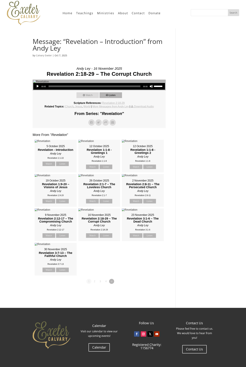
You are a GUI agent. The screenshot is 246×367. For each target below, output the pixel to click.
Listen (112, 95)
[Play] (37, 86)
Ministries (105, 13)
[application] (99, 86)
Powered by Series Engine (153, 290)
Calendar (99, 347)
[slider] (158, 86)
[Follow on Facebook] (136, 334)
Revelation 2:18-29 (113, 103)
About (123, 13)
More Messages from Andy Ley (110, 106)
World (86, 106)
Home (67, 13)
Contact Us (194, 349)
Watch (89, 95)
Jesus (78, 106)
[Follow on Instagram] (143, 334)
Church (69, 106)
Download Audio (144, 106)
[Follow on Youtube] (156, 334)
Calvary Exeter (44, 55)
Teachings (84, 13)
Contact (138, 13)
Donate (154, 13)
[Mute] (151, 86)
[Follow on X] (150, 334)
